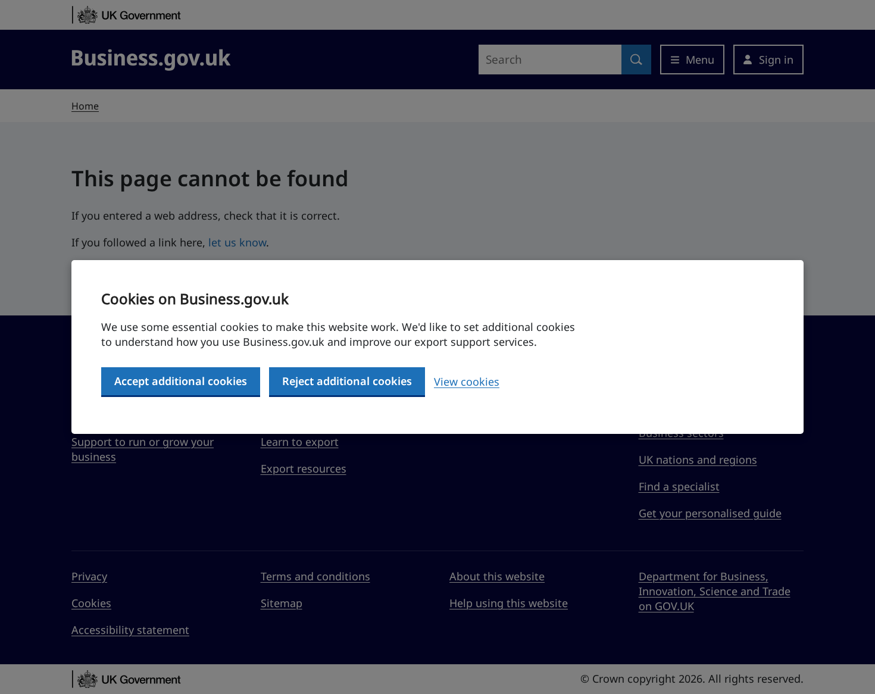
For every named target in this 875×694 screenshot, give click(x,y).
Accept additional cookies (180, 381)
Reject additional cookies (347, 381)
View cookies (466, 381)
